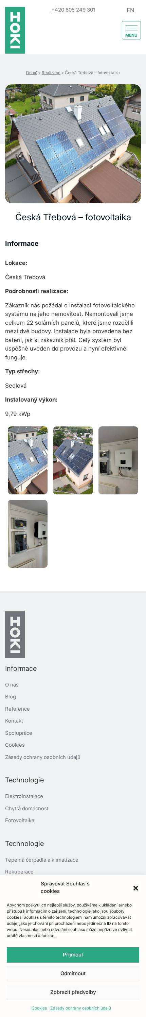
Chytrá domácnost (27, 808)
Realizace (51, 72)
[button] (135, 887)
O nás (12, 684)
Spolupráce (18, 733)
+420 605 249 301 (73, 9)
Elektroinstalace (24, 796)
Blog (10, 696)
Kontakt (14, 720)
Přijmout (73, 954)
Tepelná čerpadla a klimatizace (41, 860)
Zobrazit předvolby (73, 992)
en (130, 10)
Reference (17, 709)
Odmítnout (73, 973)
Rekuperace (19, 871)
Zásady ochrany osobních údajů (80, 1008)
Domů (31, 72)
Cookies (39, 1008)
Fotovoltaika (19, 820)
